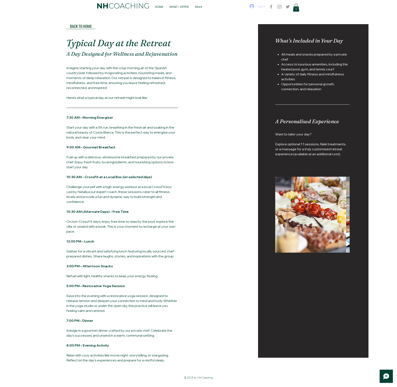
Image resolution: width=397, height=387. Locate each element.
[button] (296, 8)
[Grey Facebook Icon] (271, 6)
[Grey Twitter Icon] (287, 6)
